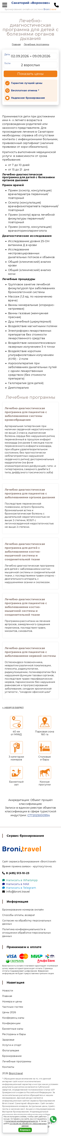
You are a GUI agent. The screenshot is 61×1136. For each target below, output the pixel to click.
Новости (7, 990)
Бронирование (12, 1056)
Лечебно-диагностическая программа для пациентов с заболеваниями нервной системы (30, 652)
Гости (7, 63)
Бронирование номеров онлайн (23, 909)
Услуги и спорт (11, 1045)
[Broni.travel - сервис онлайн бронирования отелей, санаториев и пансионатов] (21, 849)
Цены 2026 (9, 1012)
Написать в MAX (17, 884)
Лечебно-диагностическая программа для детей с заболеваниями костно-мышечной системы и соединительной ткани (25, 551)
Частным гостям (12, 1006)
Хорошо (25, 1129)
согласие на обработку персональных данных (28, 1124)
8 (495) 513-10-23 (17, 873)
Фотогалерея (10, 1050)
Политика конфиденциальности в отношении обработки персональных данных (26, 933)
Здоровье (8, 1039)
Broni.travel (16, 1073)
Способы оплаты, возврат (18, 915)
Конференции (11, 1023)
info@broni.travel (18, 891)
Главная (16, 44)
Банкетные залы (12, 1028)
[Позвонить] (56, 5)
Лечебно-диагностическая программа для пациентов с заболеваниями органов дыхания (30, 493)
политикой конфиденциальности (21, 1121)
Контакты (8, 1067)
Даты (7, 54)
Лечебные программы (36, 44)
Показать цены (30, 74)
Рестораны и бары (14, 1034)
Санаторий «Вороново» (30, 2)
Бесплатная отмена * (25, 90)
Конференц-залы (13, 1017)
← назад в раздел (13, 707)
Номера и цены (12, 1001)
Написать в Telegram (21, 887)
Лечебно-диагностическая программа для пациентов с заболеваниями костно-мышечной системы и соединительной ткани (26, 607)
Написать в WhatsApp (22, 880)
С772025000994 (38, 815)
